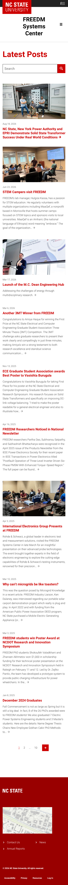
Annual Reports (16, 848)
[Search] (61, 68)
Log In (50, 878)
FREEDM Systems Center (34, 26)
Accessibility (9, 878)
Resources (37, 878)
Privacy (24, 878)
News (42, 842)
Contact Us (13, 842)
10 (35, 747)
